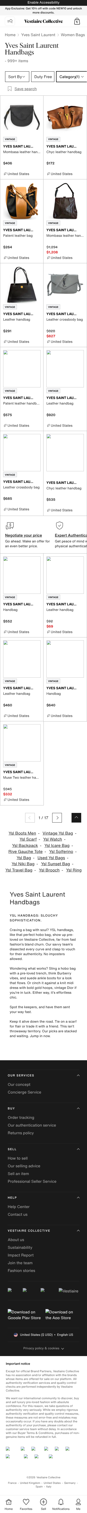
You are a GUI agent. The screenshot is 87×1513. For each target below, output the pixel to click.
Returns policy (21, 1133)
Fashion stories (21, 1270)
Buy (11, 1109)
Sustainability (20, 1247)
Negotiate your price (23, 535)
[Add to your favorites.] (38, 147)
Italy (48, 1486)
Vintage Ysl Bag (58, 833)
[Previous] (30, 818)
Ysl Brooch (49, 870)
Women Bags (73, 35)
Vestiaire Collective (29, 1231)
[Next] (57, 818)
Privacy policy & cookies (41, 1348)
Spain (39, 1486)
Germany (70, 1483)
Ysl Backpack (25, 846)
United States (52, 1483)
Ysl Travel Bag (18, 870)
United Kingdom (30, 1483)
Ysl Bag (24, 858)
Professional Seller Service (32, 1181)
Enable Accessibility (43, 2)
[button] (77, 21)
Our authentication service (32, 1125)
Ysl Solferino (61, 852)
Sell (12, 1149)
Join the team (20, 1263)
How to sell (18, 1158)
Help (12, 1198)
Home (10, 35)
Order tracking (21, 1117)
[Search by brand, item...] (10, 21)
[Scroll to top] (76, 818)
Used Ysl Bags (51, 858)
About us (16, 1240)
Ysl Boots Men (22, 833)
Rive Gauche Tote (25, 852)
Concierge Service (24, 1092)
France (12, 1483)
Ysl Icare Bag (57, 846)
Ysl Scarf (28, 839)
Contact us (18, 1214)
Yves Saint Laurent (38, 35)
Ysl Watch (52, 839)
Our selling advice (24, 1166)
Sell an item (18, 1173)
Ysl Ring (73, 870)
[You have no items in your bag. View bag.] (77, 21)
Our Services (21, 1076)
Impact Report (21, 1255)
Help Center (18, 1206)
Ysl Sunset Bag (55, 864)
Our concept (19, 1084)
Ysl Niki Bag (23, 864)
